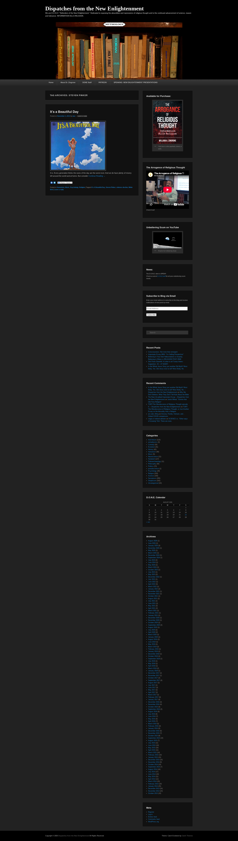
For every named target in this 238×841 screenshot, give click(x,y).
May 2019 (151, 644)
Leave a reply (82, 116)
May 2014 (151, 776)
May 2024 (151, 565)
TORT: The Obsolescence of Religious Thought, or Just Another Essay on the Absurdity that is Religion (168, 409)
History (150, 449)
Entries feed (152, 817)
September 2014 (154, 767)
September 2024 (154, 557)
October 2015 (153, 736)
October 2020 (153, 622)
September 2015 (154, 738)
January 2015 (153, 757)
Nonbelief (151, 459)
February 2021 (153, 613)
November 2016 (153, 704)
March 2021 (152, 610)
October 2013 (153, 793)
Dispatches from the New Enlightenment (94, 8)
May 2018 (151, 663)
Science (151, 476)
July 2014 (151, 772)
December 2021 (153, 591)
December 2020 (153, 618)
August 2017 (152, 683)
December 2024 (153, 555)
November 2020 (153, 620)
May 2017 (151, 690)
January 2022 (153, 589)
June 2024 (152, 562)
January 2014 (153, 786)
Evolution (151, 447)
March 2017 (152, 695)
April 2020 (151, 632)
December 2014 (153, 760)
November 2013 (153, 791)
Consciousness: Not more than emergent (163, 352)
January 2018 (153, 671)
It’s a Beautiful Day (64, 111)
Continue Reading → (97, 176)
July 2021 (151, 601)
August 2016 (152, 711)
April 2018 (151, 666)
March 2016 (152, 724)
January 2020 (153, 637)
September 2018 (154, 659)
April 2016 (151, 721)
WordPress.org (153, 822)
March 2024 (152, 567)
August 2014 (152, 769)
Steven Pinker (111, 187)
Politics (150, 466)
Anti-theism (152, 440)
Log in (150, 814)
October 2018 (153, 656)
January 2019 (153, 651)
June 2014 (152, 774)
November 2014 (153, 762)
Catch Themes (187, 836)
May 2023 (151, 574)
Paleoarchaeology (154, 461)
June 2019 (152, 642)
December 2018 (153, 654)
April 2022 (151, 584)
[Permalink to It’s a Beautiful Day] (78, 170)
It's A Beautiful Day (98, 187)
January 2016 (153, 728)
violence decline (122, 187)
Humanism (60, 187)
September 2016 (154, 709)
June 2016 (152, 716)
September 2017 (154, 680)
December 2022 (153, 577)
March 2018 (152, 668)
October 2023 (153, 570)
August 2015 (152, 740)
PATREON (103, 82)
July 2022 (151, 579)
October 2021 (153, 596)
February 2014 (153, 784)
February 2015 (153, 755)
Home (51, 82)
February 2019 (153, 649)
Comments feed (154, 819)
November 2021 (153, 594)
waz (74, 116)
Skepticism (152, 481)
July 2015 (151, 743)
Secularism (152, 478)
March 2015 (152, 752)
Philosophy (152, 464)
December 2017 (153, 673)
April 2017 (151, 692)
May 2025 (151, 550)
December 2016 (153, 702)
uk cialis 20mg (153, 414)
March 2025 (152, 553)
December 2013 (153, 788)
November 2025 (153, 548)
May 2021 (151, 606)
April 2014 (151, 779)
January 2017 (153, 699)
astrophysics (152, 442)
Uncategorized (153, 483)
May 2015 (151, 748)
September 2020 (154, 625)
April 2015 (151, 750)
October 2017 (153, 678)
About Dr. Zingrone (67, 82)
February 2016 (153, 726)
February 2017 (153, 697)
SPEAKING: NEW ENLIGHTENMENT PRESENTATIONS (135, 82)
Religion (82, 187)
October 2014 (153, 764)
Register (151, 812)
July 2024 (151, 560)
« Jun (148, 522)
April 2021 (151, 608)
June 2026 (152, 543)
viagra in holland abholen (157, 419)
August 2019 (152, 639)
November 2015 (153, 733)
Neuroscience (153, 457)
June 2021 (152, 603)
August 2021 (152, 598)
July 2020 (151, 630)
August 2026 (152, 541)
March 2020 (152, 634)
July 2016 (151, 714)
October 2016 (153, 707)
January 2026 (153, 545)
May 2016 (151, 719)
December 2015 (153, 731)
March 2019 (152, 647)
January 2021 (153, 615)
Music (67, 187)
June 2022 (152, 582)
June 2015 (152, 745)
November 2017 (153, 675)
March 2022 (152, 586)
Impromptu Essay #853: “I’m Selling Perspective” (165, 354)
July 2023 (151, 572)
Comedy (151, 444)
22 (186, 515)
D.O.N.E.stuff (161, 276)
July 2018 (151, 661)
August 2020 (152, 627)
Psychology (74, 187)
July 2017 (151, 685)
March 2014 (152, 781)
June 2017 (152, 687)
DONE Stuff (86, 82)
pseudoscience (153, 469)
